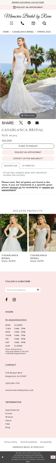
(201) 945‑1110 (12, 383)
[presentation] (13, 233)
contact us (15, 187)
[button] (11, 23)
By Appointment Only (16, 319)
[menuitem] (11, 23)
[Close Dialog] (3, 457)
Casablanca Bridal (23, 32)
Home (6, 32)
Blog (7, 427)
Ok (53, 457)
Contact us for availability (28, 158)
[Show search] (44, 23)
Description (10, 165)
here (28, 461)
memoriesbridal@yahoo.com (19, 390)
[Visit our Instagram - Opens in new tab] (14, 300)
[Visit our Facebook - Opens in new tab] (6, 300)
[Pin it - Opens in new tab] (29, 123)
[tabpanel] (28, 77)
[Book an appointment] (33, 23)
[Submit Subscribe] (38, 290)
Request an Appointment (28, 152)
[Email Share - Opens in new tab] (37, 122)
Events (8, 413)
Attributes (28, 165)
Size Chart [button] (7, 140)
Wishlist (9, 416)
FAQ (7, 423)
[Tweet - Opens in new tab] (21, 123)
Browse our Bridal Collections (28, 2)
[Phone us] (22, 23)
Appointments (12, 410)
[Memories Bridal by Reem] (28, 16)
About (8, 420)
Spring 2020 (44, 32)
